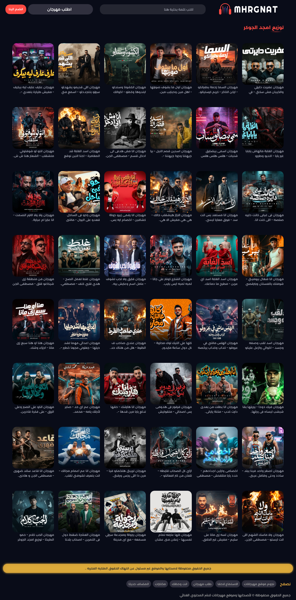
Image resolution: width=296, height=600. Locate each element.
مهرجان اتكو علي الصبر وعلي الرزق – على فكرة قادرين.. (34, 409)
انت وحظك (179, 584)
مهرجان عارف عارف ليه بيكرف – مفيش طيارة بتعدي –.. (33, 89)
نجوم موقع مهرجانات (259, 584)
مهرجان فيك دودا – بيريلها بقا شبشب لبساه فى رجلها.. (263, 409)
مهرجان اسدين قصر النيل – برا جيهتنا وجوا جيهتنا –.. (171, 153)
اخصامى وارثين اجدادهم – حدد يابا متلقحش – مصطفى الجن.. (217, 474)
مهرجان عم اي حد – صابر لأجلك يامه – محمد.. (82, 409)
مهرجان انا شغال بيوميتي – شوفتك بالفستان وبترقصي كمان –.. (265, 282)
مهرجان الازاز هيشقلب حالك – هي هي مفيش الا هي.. (171, 217)
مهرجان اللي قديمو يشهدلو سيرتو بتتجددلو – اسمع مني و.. (80, 90)
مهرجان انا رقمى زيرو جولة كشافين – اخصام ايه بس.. (127, 217)
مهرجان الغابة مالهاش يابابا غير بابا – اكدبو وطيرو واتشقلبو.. (265, 154)
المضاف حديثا (138, 584)
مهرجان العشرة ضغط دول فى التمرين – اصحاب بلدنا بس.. (81, 538)
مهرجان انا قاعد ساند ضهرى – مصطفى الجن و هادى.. (33, 473)
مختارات (160, 584)
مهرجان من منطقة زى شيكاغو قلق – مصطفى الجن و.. (33, 282)
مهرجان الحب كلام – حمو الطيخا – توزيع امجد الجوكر (36, 537)
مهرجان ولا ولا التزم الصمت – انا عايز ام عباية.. (33, 217)
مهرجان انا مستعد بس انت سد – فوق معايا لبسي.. (219, 217)
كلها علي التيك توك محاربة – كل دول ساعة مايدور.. (173, 345)
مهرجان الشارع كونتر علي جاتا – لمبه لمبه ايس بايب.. (171, 281)
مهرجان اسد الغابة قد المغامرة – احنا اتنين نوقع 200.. (82, 154)
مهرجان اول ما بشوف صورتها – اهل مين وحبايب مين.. (171, 89)
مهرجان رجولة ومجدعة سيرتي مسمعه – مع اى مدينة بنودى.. (125, 538)
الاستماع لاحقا (228, 584)
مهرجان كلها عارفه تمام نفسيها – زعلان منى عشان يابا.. (173, 538)
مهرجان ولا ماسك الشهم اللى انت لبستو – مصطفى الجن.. (263, 537)
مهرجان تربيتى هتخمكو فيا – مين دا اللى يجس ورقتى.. (126, 473)
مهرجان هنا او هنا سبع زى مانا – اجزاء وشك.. (35, 345)
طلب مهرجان (202, 584)
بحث (109, 9)
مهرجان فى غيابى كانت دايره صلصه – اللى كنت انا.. (264, 217)
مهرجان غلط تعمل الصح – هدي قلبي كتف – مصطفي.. (80, 281)
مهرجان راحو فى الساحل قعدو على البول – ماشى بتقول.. (83, 218)
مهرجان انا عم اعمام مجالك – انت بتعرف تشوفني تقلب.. (79, 473)
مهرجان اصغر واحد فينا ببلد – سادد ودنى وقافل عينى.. (263, 473)
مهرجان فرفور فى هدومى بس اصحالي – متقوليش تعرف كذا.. (174, 410)
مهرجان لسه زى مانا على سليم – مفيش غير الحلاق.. (220, 537)
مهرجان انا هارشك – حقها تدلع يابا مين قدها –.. (128, 409)
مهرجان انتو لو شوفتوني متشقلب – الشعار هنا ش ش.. (33, 153)
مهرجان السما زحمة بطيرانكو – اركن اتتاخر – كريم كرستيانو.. (218, 89)
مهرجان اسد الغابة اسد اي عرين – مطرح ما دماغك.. (219, 281)
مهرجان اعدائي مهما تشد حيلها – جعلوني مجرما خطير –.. (79, 345)
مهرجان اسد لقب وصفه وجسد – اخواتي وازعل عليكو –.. (264, 346)
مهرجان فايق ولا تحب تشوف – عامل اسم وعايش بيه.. (126, 281)
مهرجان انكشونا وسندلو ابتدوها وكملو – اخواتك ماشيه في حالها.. (129, 90)
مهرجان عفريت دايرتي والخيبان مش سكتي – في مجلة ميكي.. (266, 90)
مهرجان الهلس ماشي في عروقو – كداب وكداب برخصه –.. (218, 346)
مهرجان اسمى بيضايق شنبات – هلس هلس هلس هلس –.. (219, 154)
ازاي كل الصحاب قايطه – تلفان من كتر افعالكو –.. (175, 473)
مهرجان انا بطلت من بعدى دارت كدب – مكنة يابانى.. (219, 409)
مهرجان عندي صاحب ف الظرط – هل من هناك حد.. (128, 345)
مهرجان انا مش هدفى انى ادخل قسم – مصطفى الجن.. (125, 153)
